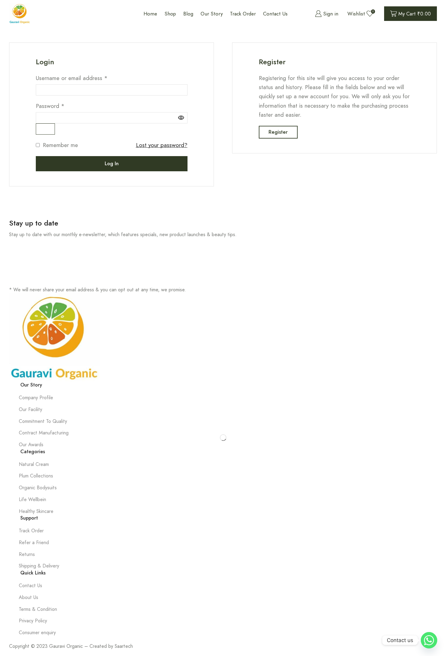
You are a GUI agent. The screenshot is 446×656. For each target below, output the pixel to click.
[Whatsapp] (429, 640)
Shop (170, 13)
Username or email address (72, 78)
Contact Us (275, 13)
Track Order (243, 13)
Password (50, 106)
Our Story (212, 13)
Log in (112, 163)
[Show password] (45, 129)
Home (150, 13)
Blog (188, 13)
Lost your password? (162, 145)
